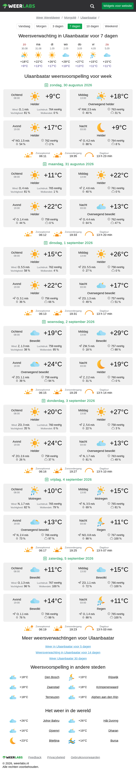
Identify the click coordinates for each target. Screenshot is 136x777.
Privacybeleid (56, 757)
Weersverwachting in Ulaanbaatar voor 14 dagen (68, 652)
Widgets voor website (117, 5)
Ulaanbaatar (88, 17)
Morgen (41, 26)
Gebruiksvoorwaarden (85, 757)
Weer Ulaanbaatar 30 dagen (68, 658)
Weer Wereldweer (48, 17)
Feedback (34, 757)
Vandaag (24, 26)
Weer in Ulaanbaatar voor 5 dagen (68, 646)
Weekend (111, 26)
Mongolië (70, 17)
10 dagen (92, 26)
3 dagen (58, 26)
